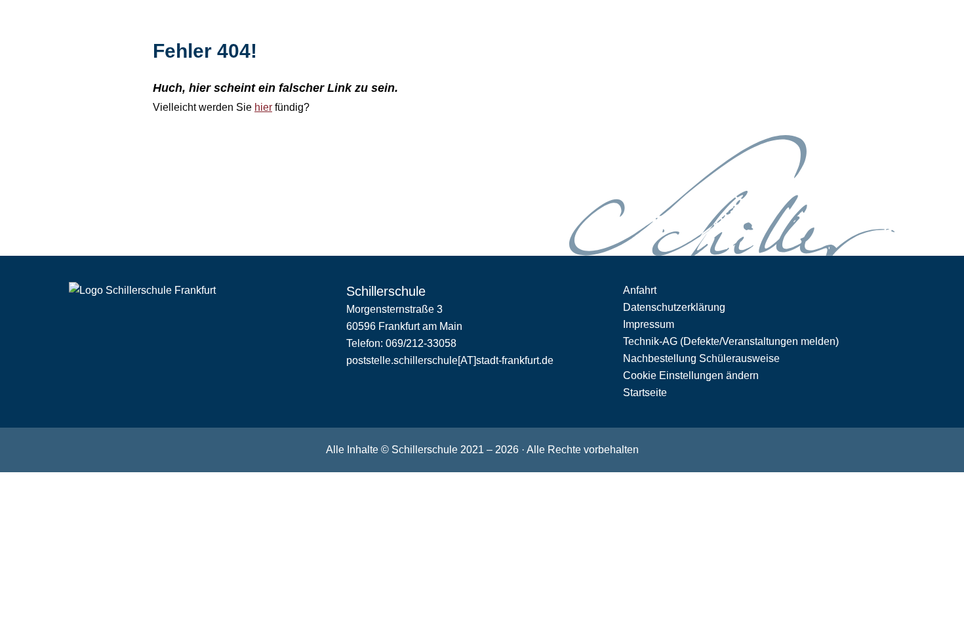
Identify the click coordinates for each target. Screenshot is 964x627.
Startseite (645, 392)
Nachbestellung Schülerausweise (701, 358)
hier (263, 107)
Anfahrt (639, 290)
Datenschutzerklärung (674, 307)
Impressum (648, 324)
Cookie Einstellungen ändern (691, 375)
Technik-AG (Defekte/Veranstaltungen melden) (731, 341)
